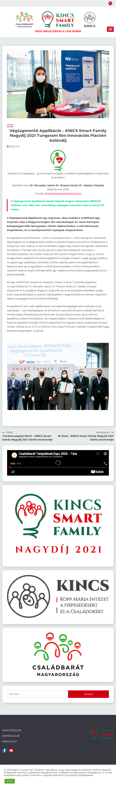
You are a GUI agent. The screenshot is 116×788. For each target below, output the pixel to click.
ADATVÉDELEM (11, 730)
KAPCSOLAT (9, 741)
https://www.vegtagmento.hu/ (63, 193)
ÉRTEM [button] (9, 781)
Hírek (10, 124)
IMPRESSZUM (10, 736)
